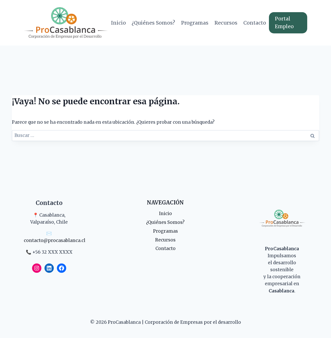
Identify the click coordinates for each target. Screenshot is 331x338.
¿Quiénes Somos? (153, 23)
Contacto (254, 23)
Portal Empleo (284, 23)
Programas (194, 23)
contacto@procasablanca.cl (54, 240)
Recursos (225, 23)
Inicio (118, 23)
